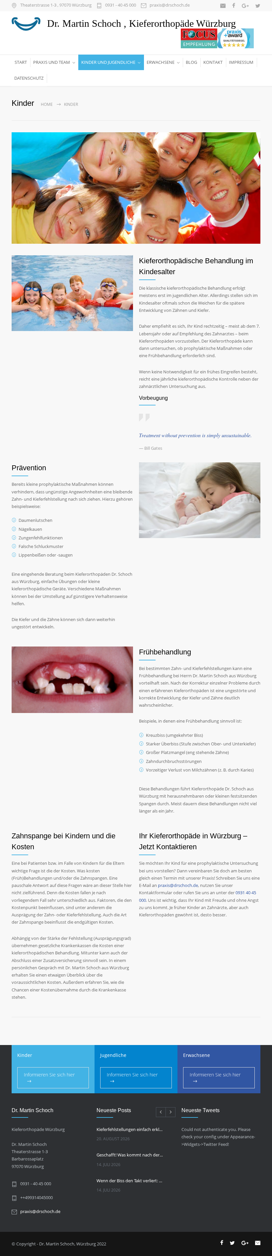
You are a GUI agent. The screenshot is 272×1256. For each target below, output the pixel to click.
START (21, 62)
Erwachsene (196, 1055)
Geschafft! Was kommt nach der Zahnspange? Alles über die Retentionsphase (130, 1155)
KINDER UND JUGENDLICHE (108, 62)
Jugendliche (113, 1055)
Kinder (24, 1055)
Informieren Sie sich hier (49, 1074)
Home (47, 104)
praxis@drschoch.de (170, 5)
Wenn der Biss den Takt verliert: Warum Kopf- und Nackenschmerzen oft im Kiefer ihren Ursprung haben (130, 1181)
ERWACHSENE (160, 62)
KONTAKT (213, 62)
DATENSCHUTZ (28, 78)
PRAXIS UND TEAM (51, 62)
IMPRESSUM (241, 62)
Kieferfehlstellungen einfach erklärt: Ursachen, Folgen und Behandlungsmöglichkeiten (130, 1129)
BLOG (191, 62)
